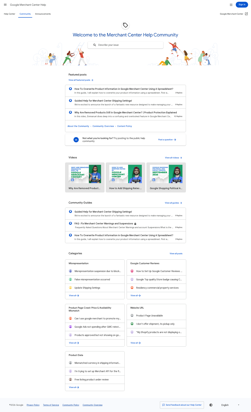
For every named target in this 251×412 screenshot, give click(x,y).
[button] (5, 4)
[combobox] (125, 45)
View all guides (172, 203)
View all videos (172, 157)
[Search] (94, 45)
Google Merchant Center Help (28, 4)
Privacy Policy (33, 405)
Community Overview (103, 126)
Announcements (43, 14)
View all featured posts (79, 80)
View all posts (176, 253)
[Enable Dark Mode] (210, 405)
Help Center (9, 14)
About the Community (78, 126)
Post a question (165, 139)
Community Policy (70, 405)
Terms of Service (51, 405)
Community (25, 14)
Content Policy (124, 126)
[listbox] (230, 405)
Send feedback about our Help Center (183, 405)
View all (72, 295)
